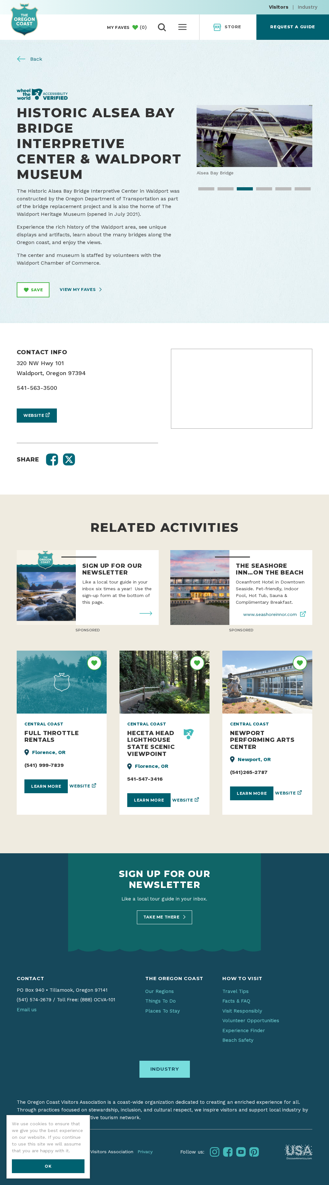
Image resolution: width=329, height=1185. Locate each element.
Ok (48, 1166)
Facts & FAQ (236, 1001)
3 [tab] (240, 190)
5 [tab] (278, 190)
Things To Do (160, 1001)
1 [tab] (201, 190)
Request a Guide (292, 26)
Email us (27, 1010)
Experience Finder (243, 1030)
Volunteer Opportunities (250, 1020)
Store (233, 26)
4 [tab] (259, 190)
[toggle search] (162, 27)
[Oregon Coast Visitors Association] (24, 19)
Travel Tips (235, 991)
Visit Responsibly (242, 1011)
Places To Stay (162, 1011)
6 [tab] (298, 190)
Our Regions (159, 991)
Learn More (46, 786)
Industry (307, 7)
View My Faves (78, 289)
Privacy (145, 1151)
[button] (52, 459)
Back (35, 59)
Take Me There (162, 917)
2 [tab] (221, 190)
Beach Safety (237, 1040)
